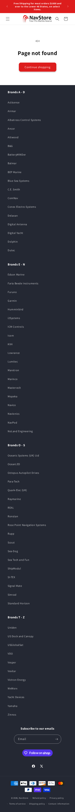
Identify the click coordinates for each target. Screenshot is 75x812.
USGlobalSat (15, 645)
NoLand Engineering (20, 431)
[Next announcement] (68, 6)
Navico (12, 405)
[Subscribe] (56, 739)
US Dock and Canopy (20, 636)
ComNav (13, 198)
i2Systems (14, 318)
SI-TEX (11, 577)
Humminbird (15, 309)
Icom (11, 335)
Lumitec (13, 361)
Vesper (12, 662)
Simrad (12, 594)
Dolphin (13, 241)
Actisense (13, 102)
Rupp (11, 533)
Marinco (13, 379)
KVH (10, 344)
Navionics (13, 413)
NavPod (12, 422)
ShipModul (14, 568)
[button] (7, 19)
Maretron (13, 370)
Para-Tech (13, 481)
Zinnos (12, 714)
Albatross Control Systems (24, 120)
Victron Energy (17, 679)
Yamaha (13, 706)
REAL (11, 507)
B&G (10, 146)
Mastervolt (14, 387)
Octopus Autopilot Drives (23, 473)
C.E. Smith (14, 189)
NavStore (23, 798)
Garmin (12, 300)
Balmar (12, 163)
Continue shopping (38, 67)
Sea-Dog (13, 551)
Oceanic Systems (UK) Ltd (23, 455)
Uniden (12, 627)
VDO (10, 653)
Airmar (12, 111)
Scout (11, 542)
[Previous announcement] (7, 6)
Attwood (13, 137)
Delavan (13, 215)
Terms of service (17, 803)
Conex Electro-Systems (22, 206)
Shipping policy (37, 803)
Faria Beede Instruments (23, 283)
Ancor (11, 128)
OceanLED (14, 464)
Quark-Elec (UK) (17, 490)
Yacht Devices (16, 697)
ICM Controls (16, 326)
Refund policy (39, 798)
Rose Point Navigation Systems (27, 525)
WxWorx (13, 688)
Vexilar (12, 671)
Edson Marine (16, 274)
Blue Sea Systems (18, 180)
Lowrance (14, 353)
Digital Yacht (15, 233)
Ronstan (13, 516)
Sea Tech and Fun (18, 560)
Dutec (11, 250)
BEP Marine (15, 172)
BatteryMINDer (17, 154)
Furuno (12, 292)
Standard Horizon (19, 603)
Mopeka (13, 396)
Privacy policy (57, 798)
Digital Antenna (17, 224)
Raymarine (14, 499)
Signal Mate (15, 586)
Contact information (58, 803)
